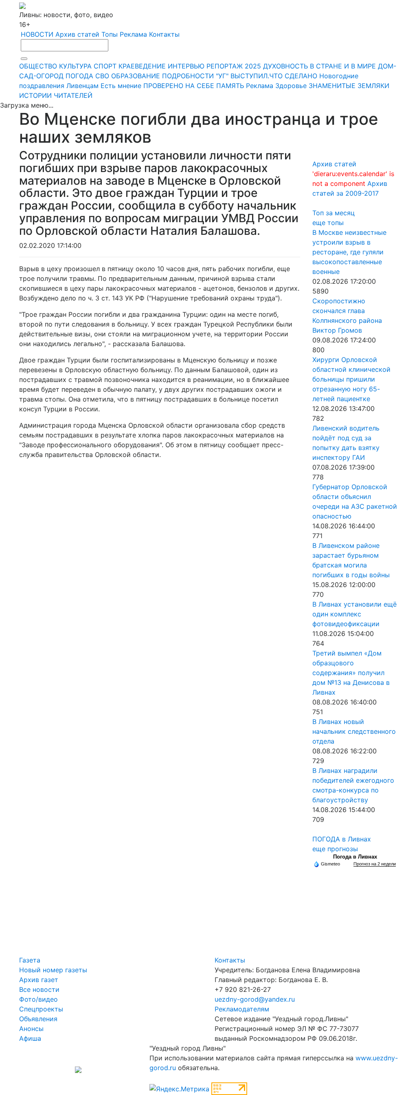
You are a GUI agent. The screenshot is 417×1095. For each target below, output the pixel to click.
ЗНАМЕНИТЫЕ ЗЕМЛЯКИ (349, 86)
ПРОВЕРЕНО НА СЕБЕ (178, 86)
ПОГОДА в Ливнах (341, 839)
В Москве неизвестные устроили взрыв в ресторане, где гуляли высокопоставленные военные (349, 252)
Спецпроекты (41, 1009)
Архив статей (77, 34)
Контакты (164, 34)
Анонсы (31, 1028)
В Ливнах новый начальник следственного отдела (354, 731)
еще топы (328, 223)
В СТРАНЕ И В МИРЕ (343, 66)
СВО (102, 76)
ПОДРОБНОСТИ (188, 76)
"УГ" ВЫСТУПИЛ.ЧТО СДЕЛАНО (266, 76)
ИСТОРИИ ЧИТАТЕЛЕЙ (55, 95)
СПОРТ (105, 66)
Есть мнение (121, 86)
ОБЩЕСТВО (38, 66)
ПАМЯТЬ (230, 86)
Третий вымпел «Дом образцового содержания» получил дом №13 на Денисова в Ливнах (351, 672)
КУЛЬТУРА (75, 66)
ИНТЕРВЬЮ (186, 66)
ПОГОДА (79, 76)
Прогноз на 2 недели (374, 863)
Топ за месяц (333, 213)
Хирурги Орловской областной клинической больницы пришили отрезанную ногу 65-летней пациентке (351, 379)
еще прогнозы (335, 849)
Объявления (38, 1019)
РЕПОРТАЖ (224, 66)
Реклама (133, 34)
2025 (253, 66)
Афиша (30, 1038)
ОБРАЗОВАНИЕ (135, 76)
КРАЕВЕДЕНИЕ (142, 66)
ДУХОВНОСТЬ (285, 66)
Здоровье (291, 86)
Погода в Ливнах (355, 857)
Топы (109, 34)
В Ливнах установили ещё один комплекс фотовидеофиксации (354, 614)
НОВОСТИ (37, 34)
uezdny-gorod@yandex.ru (255, 999)
